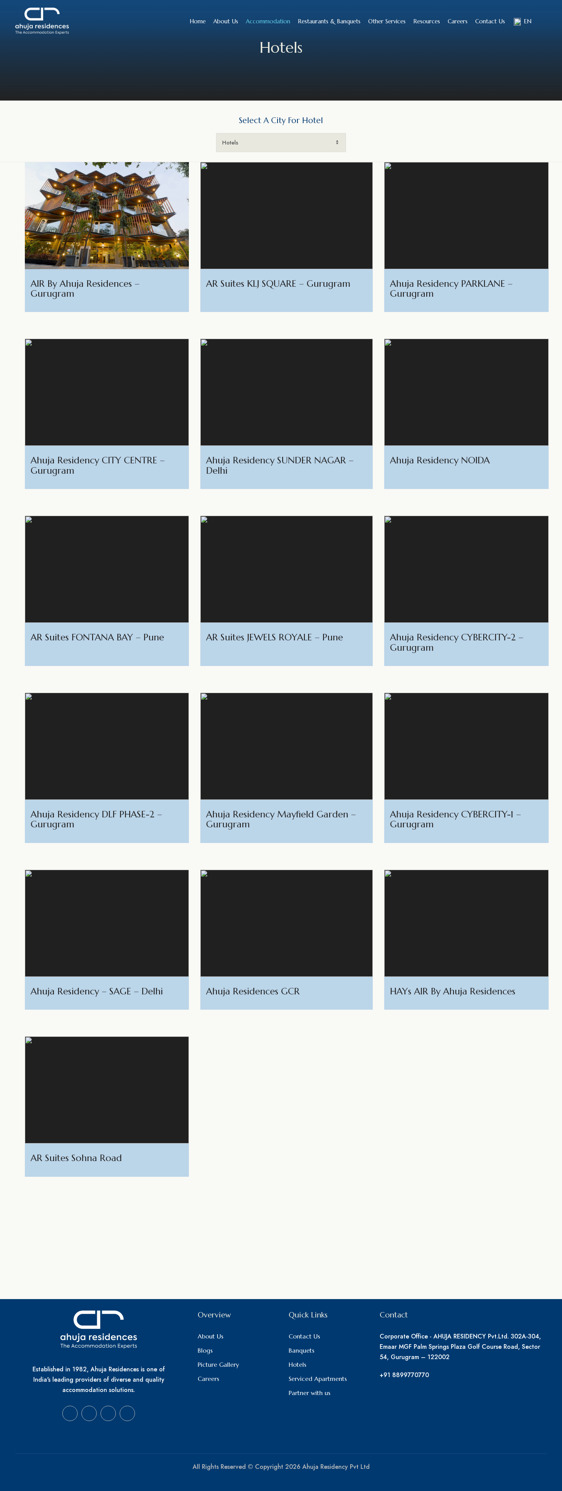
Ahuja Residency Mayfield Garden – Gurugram (281, 819)
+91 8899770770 (404, 1375)
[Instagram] (89, 1413)
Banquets (301, 1350)
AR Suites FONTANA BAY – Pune (97, 637)
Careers (208, 1378)
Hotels (297, 1364)
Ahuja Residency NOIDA (440, 460)
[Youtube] (108, 1413)
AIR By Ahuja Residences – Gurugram (85, 288)
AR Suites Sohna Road (76, 1158)
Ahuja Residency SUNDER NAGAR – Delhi (280, 465)
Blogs (205, 1350)
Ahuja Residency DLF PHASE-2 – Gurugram (96, 819)
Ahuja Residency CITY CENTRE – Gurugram (98, 465)
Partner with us (309, 1393)
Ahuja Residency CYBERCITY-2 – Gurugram (456, 642)
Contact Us (304, 1336)
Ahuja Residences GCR (253, 991)
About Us (210, 1336)
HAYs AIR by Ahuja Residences (452, 991)
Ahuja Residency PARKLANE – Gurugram (451, 288)
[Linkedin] (127, 1413)
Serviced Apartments (318, 1378)
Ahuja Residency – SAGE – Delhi (97, 991)
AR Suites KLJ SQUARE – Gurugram (278, 283)
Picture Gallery (218, 1364)
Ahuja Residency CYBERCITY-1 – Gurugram (455, 819)
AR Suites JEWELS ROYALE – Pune (274, 637)
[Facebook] (70, 1413)
